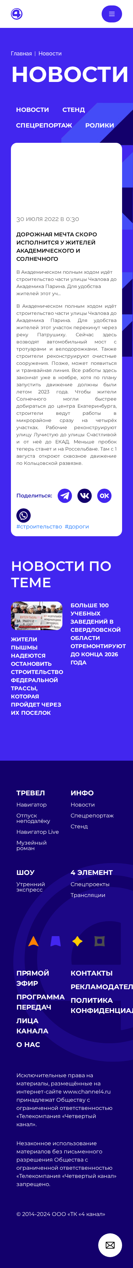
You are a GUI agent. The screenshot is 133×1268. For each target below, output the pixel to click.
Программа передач (40, 1002)
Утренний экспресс (30, 887)
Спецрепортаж (44, 125)
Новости (50, 53)
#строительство (39, 526)
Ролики (99, 125)
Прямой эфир (32, 978)
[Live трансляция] (31, 1252)
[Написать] (110, 1245)
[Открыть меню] (112, 13)
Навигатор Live (37, 832)
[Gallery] (66, 177)
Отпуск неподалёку (33, 818)
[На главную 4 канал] (17, 13)
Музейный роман (31, 845)
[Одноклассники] (104, 496)
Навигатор (31, 805)
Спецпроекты (90, 884)
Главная (21, 53)
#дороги (77, 526)
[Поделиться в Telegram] (65, 496)
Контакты (92, 973)
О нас (28, 1045)
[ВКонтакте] (84, 496)
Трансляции (88, 895)
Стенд (73, 110)
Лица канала (32, 1026)
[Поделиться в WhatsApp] (23, 515)
